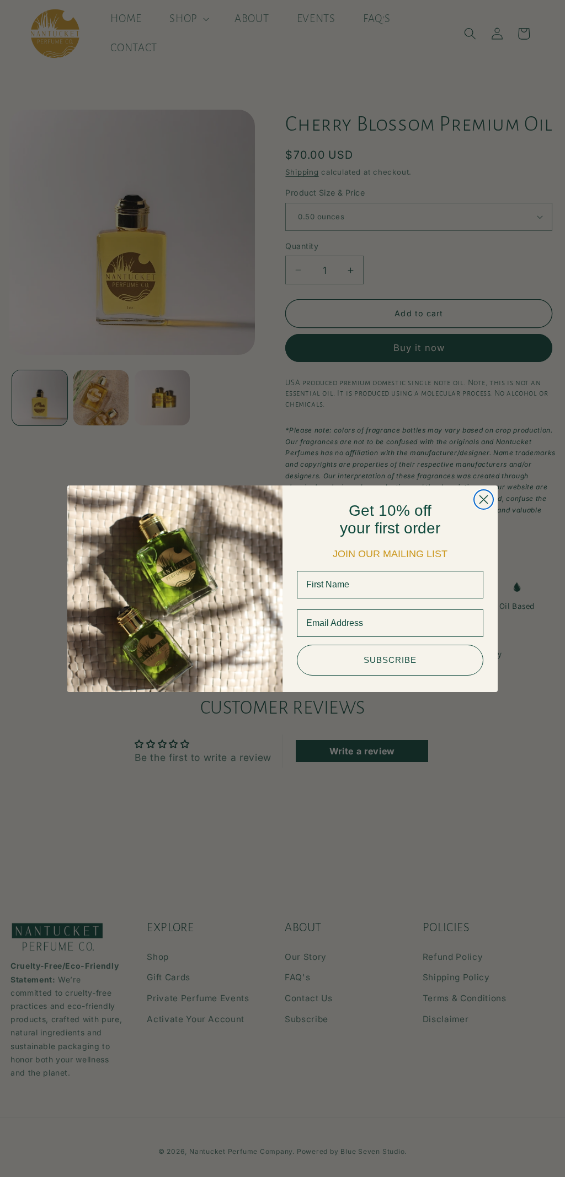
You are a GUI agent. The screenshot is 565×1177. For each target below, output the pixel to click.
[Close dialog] (483, 499)
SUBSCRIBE (390, 660)
